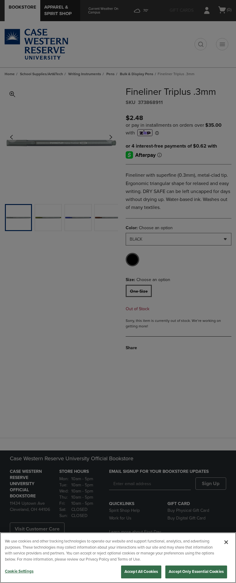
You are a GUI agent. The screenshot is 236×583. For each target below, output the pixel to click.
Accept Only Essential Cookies (196, 571)
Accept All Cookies (141, 571)
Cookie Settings (19, 571)
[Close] (226, 542)
